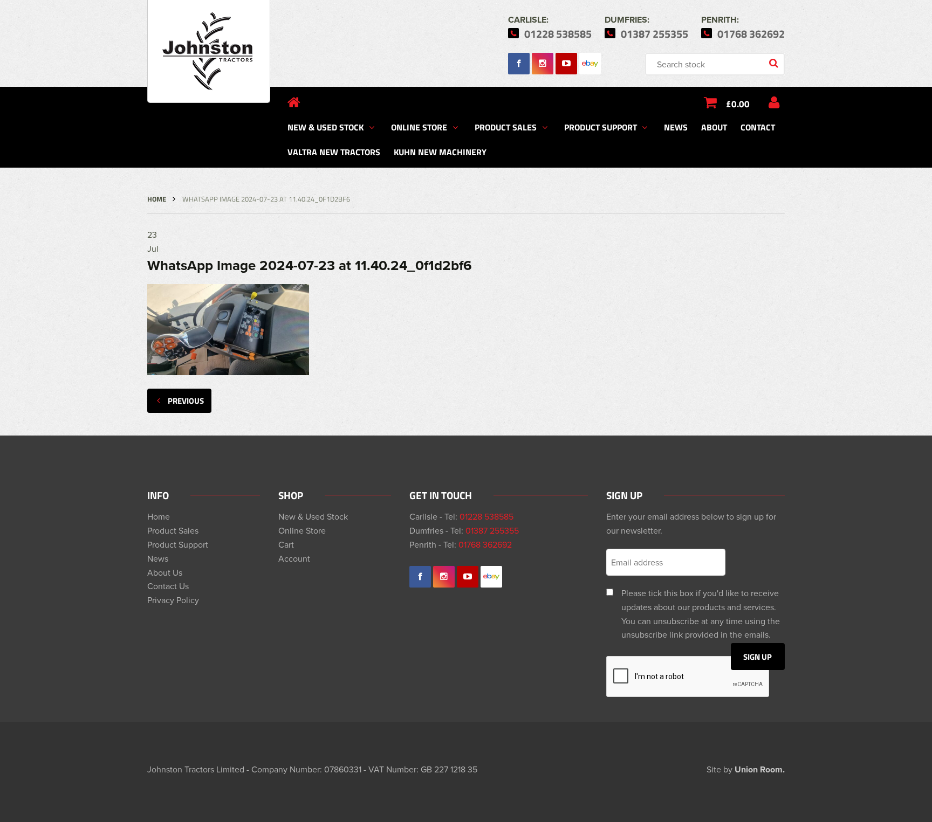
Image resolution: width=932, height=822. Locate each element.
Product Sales (506, 127)
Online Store (419, 127)
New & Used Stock (325, 127)
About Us (164, 572)
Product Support (600, 127)
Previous (186, 400)
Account (294, 558)
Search (774, 64)
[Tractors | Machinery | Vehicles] (208, 51)
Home (156, 199)
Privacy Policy (173, 600)
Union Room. (760, 769)
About (714, 127)
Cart (286, 544)
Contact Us (168, 586)
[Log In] (774, 102)
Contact (758, 127)
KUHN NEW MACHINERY (440, 152)
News (676, 127)
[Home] (294, 102)
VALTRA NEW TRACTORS (333, 152)
